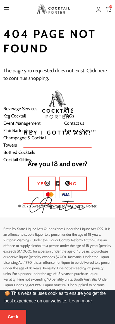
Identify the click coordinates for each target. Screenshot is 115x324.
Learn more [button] (80, 300)
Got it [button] (13, 316)
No (73, 183)
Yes (42, 183)
